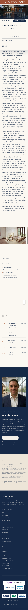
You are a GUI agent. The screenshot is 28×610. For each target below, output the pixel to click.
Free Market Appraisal (7, 534)
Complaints (4, 551)
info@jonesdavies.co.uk (7, 568)
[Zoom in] (24, 301)
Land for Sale (5, 529)
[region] (14, 308)
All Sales (4, 512)
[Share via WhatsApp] (6, 46)
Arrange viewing (19, 20)
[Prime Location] (9, 587)
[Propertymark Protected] (22, 596)
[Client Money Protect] (14, 596)
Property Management (7, 527)
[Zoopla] (8, 583)
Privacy (3, 546)
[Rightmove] (19, 583)
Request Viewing (14, 36)
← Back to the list (7, 8)
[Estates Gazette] (20, 587)
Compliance (4, 549)
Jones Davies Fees (6, 541)
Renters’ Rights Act (6, 544)
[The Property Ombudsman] (6, 596)
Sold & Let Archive (6, 520)
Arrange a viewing (10, 437)
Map (2, 31)
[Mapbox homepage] (5, 316)
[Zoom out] (24, 303)
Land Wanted (5, 532)
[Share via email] (3, 46)
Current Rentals (5, 518)
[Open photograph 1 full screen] (13, 235)
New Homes (5, 515)
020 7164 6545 (8, 40)
